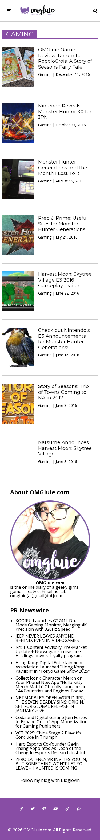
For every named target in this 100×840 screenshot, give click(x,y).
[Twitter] (32, 808)
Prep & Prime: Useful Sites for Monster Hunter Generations (63, 223)
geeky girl (65, 587)
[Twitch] (78, 808)
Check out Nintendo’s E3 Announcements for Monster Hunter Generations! (64, 338)
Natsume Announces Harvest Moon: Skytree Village (65, 448)
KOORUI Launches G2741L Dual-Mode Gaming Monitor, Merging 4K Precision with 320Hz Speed (51, 625)
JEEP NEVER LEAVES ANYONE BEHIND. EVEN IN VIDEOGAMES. (47, 638)
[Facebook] (21, 808)
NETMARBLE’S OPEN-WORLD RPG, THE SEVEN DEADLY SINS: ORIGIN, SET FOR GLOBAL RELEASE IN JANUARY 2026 (50, 704)
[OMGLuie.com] (37, 10)
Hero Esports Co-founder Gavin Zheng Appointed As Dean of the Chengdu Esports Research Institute (51, 748)
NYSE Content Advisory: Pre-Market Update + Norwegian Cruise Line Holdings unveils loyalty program (51, 651)
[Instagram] (43, 808)
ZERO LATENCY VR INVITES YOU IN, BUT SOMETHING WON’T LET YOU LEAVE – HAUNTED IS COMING (51, 764)
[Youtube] (55, 808)
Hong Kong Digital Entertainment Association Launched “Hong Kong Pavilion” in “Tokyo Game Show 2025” (52, 667)
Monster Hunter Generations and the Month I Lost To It (62, 167)
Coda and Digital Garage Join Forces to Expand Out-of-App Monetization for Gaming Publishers (51, 721)
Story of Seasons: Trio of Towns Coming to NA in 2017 (63, 392)
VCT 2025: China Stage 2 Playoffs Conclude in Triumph (48, 735)
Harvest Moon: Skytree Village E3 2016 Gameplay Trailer (65, 280)
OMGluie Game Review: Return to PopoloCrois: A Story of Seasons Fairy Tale (65, 58)
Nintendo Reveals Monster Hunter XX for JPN (64, 111)
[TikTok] (67, 808)
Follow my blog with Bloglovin (50, 780)
